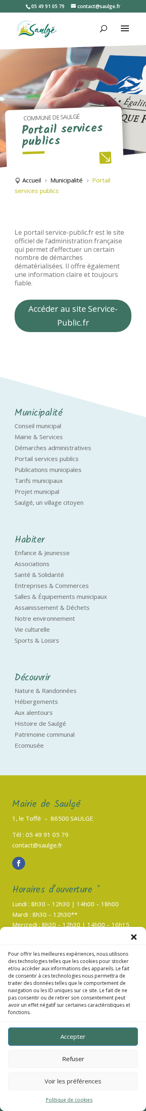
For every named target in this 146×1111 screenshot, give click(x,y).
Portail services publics (47, 459)
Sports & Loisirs (37, 640)
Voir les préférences (73, 1081)
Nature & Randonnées (46, 690)
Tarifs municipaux (39, 480)
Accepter (73, 1036)
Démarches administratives (53, 448)
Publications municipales (48, 469)
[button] (134, 937)
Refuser (73, 1059)
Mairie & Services (39, 437)
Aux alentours (34, 712)
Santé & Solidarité (39, 575)
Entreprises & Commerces (52, 585)
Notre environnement (45, 618)
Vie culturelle (32, 629)
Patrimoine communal (45, 734)
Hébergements (36, 701)
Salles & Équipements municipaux (61, 596)
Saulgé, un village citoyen (49, 502)
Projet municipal (37, 491)
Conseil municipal (38, 426)
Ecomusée (29, 745)
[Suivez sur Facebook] (18, 863)
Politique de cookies (69, 1099)
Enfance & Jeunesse (42, 553)
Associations (32, 564)
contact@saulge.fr (37, 845)
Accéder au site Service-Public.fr (73, 315)
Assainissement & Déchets (52, 607)
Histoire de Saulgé (40, 723)
